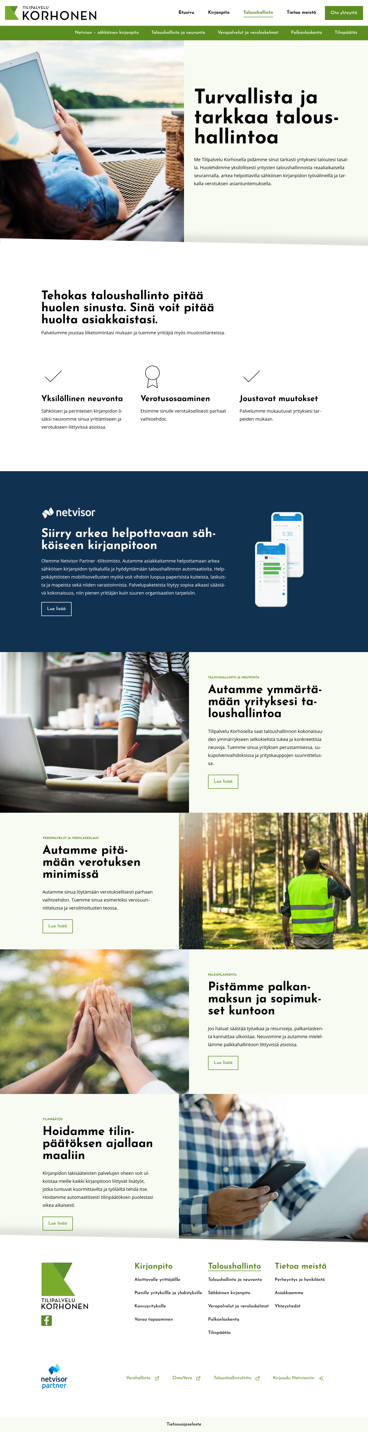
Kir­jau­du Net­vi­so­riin (293, 1378)
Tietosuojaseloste (184, 1424)
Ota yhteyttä (344, 13)
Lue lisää (56, 609)
